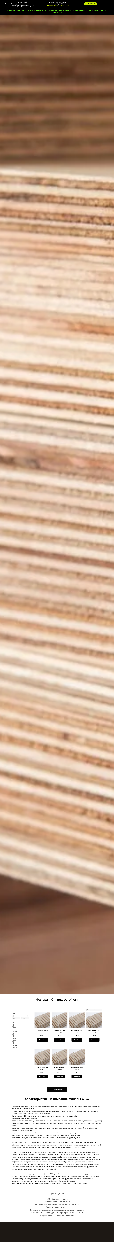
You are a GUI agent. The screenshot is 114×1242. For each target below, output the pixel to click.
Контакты (57, 12)
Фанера (21, 10)
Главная (11, 10)
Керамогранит (79, 10)
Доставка (93, 10)
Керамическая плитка (59, 10)
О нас (103, 10)
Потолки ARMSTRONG (37, 10)
